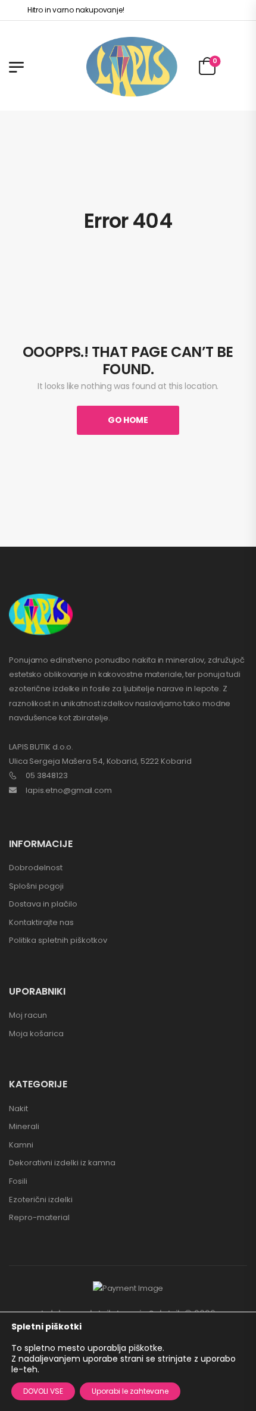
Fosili (18, 1181)
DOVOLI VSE (43, 1391)
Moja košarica (36, 1033)
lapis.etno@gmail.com (69, 790)
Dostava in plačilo (43, 904)
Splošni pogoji (36, 886)
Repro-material (39, 1217)
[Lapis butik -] (131, 67)
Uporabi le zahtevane (130, 1391)
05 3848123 (47, 775)
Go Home (128, 420)
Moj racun (28, 1015)
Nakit (18, 1108)
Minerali (24, 1126)
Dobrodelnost (36, 867)
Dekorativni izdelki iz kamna (62, 1162)
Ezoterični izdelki (41, 1199)
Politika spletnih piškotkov (58, 940)
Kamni (21, 1144)
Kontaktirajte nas (41, 922)
